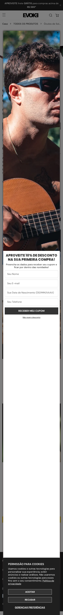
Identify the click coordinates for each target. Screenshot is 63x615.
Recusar (30, 599)
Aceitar (30, 591)
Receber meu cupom (31, 310)
